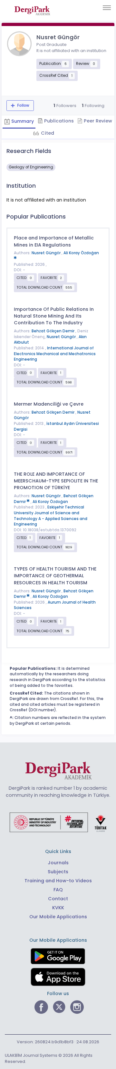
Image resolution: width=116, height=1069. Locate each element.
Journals (58, 862)
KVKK (58, 907)
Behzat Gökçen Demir (53, 331)
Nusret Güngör (47, 253)
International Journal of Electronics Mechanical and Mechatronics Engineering (55, 354)
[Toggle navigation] (106, 8)
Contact (58, 898)
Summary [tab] (22, 121)
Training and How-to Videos (58, 880)
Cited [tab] (47, 133)
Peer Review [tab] (97, 121)
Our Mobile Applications (58, 916)
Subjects (58, 871)
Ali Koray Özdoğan (50, 501)
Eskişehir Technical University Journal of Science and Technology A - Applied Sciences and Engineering (50, 516)
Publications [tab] (58, 121)
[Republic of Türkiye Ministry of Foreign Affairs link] (58, 822)
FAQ (58, 889)
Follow (22, 105)
